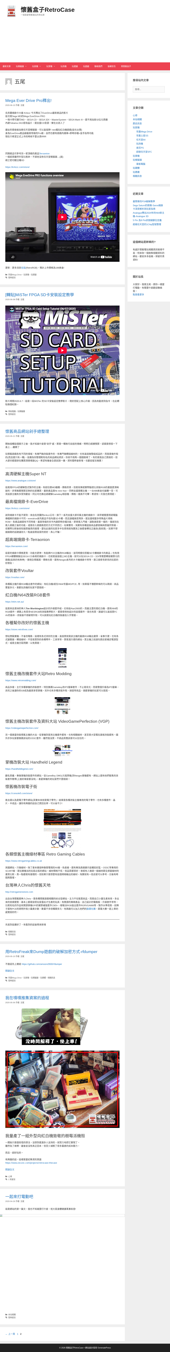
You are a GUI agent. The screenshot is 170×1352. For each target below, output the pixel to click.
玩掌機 (49, 66)
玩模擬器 (20, 66)
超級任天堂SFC (144, 152)
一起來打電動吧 (19, 1196)
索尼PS (140, 148)
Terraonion (44, 153)
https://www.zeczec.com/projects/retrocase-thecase (31, 1163)
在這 (23, 268)
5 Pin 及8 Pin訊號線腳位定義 (147, 220)
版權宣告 (112, 66)
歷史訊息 (137, 123)
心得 (10, 1176)
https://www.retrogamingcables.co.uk (23, 861)
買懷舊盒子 (126, 66)
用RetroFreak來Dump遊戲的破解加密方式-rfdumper (51, 951)
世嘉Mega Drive (15, 275)
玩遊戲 (86, 66)
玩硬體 (43, 978)
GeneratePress (104, 1348)
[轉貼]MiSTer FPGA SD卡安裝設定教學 (39, 295)
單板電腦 (12, 411)
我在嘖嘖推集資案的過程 (27, 998)
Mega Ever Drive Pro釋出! (28, 100)
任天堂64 (140, 140)
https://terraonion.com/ (16, 546)
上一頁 (10, 1334)
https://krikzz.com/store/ (17, 167)
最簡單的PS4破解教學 (144, 201)
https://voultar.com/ (14, 577)
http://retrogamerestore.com (19, 892)
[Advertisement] (85, 42)
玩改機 (64, 66)
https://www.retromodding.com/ (20, 680)
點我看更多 (138, 294)
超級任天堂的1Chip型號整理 (147, 224)
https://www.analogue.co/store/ (20, 480)
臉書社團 (91, 909)
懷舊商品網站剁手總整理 (27, 431)
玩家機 (35, 66)
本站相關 (12, 1315)
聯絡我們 (98, 66)
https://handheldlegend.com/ (19, 769)
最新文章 (7, 66)
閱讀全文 (9, 971)
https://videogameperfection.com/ (21, 728)
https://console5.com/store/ (18, 793)
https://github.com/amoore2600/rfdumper (42, 964)
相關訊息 (12, 932)
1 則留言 (11, 1179)
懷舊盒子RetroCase (48, 9)
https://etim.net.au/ (14, 602)
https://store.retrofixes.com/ (19, 629)
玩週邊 (75, 66)
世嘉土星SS (142, 135)
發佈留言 (12, 278)
